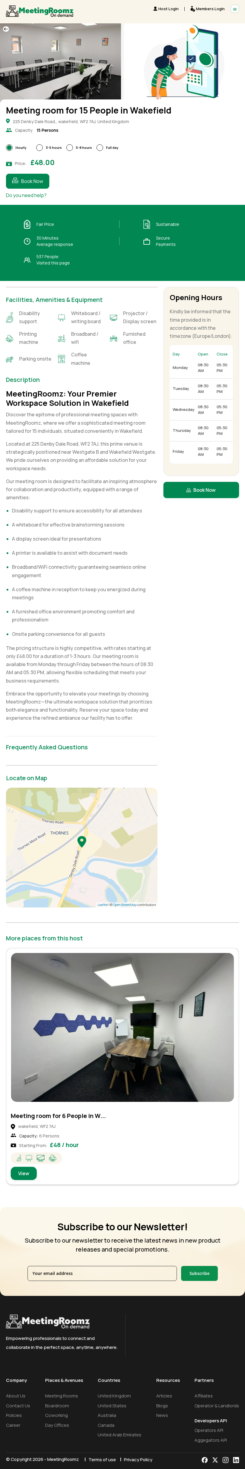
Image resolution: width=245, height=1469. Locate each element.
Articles (164, 1396)
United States (112, 1406)
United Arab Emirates (119, 1435)
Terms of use (102, 1459)
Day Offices (57, 1425)
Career (13, 1425)
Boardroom (57, 1406)
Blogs (162, 1406)
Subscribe (199, 1273)
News (162, 1415)
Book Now (32, 181)
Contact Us (18, 1406)
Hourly (21, 147)
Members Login (210, 8)
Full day (112, 147)
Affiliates (204, 1396)
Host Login (168, 8)
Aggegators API (211, 1440)
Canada (106, 1425)
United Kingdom (114, 1396)
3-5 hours (54, 147)
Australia (107, 1415)
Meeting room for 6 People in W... (58, 1116)
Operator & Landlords (217, 1406)
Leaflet (102, 904)
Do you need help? (26, 195)
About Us (15, 1396)
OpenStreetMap (125, 904)
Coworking (56, 1415)
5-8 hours (84, 147)
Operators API (209, 1430)
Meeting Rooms (61, 1396)
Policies (14, 1415)
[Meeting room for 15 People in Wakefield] (81, 842)
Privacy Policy (138, 1459)
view (23, 1173)
